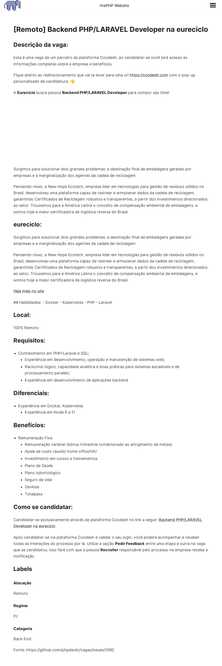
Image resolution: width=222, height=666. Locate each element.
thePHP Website (114, 5)
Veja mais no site (28, 291)
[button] (213, 5)
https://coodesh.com (149, 75)
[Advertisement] (111, 130)
